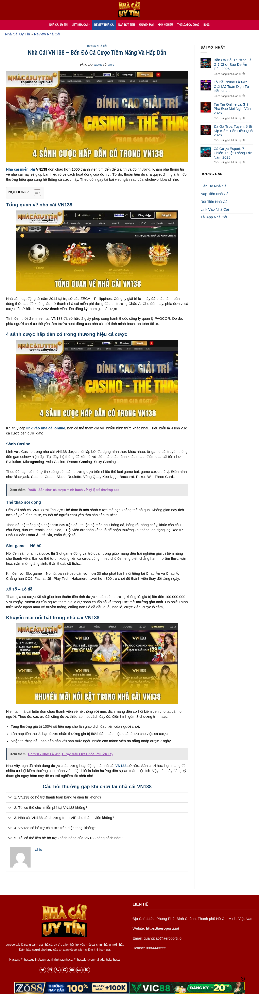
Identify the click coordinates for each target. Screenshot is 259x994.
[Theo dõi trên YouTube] (72, 970)
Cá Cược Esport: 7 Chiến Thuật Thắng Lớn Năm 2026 (233, 153)
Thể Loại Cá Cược (188, 24)
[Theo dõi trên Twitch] (86, 970)
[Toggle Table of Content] (35, 192)
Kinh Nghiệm (165, 24)
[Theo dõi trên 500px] (79, 970)
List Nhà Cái (80, 24)
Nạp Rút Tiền (126, 24)
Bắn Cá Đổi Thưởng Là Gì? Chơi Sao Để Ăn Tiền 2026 (233, 64)
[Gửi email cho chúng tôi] (50, 970)
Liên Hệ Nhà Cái (214, 186)
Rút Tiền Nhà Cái (214, 202)
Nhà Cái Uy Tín (17, 34)
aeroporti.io (13, 944)
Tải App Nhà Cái (214, 217)
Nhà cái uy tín (58, 24)
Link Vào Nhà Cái (215, 209)
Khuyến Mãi (146, 24)
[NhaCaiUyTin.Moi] (129, 9)
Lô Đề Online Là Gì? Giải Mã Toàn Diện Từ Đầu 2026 (231, 86)
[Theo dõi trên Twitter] (42, 970)
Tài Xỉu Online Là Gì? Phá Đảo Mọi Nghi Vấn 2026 (232, 108)
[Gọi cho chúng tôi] (57, 970)
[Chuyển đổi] (10, 797)
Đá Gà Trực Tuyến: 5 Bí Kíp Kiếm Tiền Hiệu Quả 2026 (233, 131)
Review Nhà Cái (104, 24)
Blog (207, 24)
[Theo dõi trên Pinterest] (65, 970)
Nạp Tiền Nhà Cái (215, 194)
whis (111, 65)
